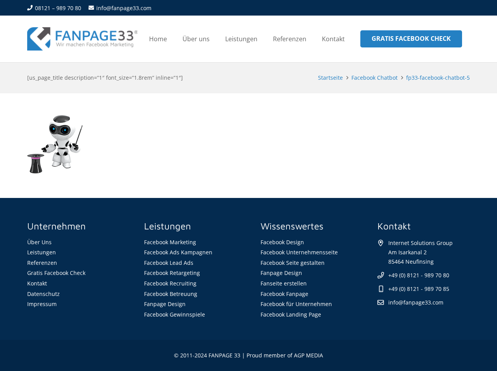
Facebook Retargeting (172, 272)
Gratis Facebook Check (56, 272)
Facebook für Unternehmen (296, 304)
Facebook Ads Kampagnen (178, 252)
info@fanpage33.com (415, 302)
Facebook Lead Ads (168, 262)
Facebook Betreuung (170, 294)
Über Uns (39, 242)
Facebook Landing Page (291, 314)
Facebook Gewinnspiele (174, 314)
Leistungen (41, 252)
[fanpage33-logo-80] (82, 39)
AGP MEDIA (308, 355)
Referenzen (42, 262)
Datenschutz (43, 294)
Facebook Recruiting (170, 283)
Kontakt (37, 283)
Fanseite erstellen (284, 283)
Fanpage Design (165, 304)
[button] (263, 38)
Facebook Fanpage (284, 294)
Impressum (42, 304)
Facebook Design (282, 242)
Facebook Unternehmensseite (299, 252)
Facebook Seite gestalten (293, 262)
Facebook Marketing (170, 242)
